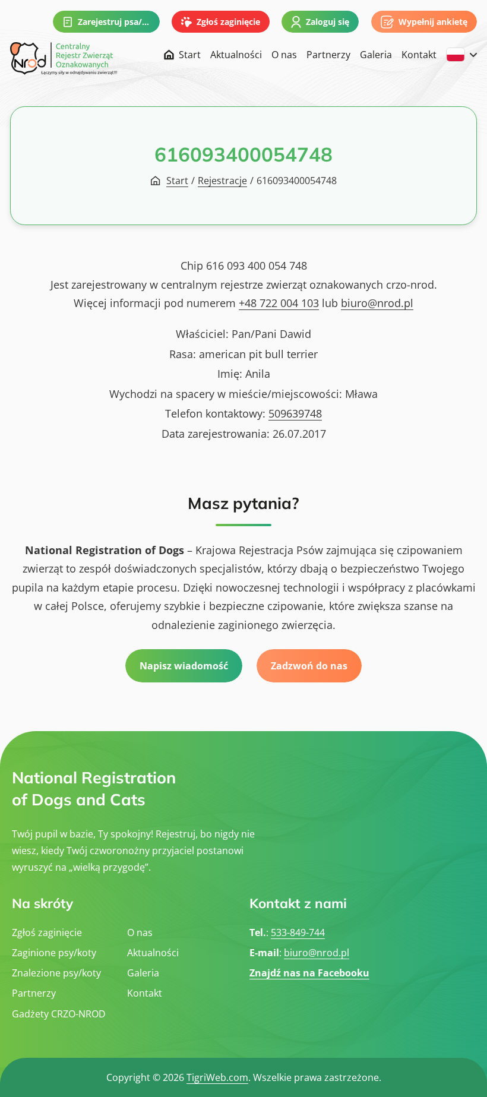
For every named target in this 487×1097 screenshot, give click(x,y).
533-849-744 (298, 932)
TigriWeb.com (217, 1077)
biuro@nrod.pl (377, 303)
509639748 (295, 413)
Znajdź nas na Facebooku (309, 972)
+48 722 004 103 (279, 303)
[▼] (461, 55)
